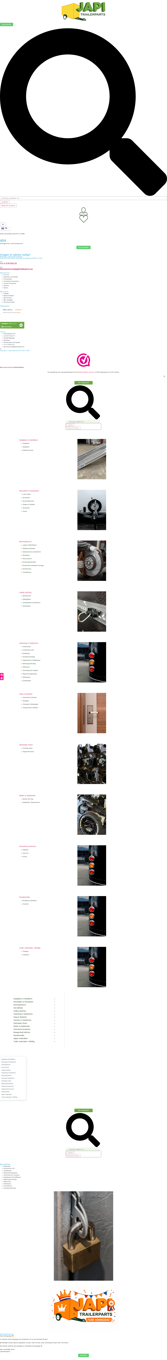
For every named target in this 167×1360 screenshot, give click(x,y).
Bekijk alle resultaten (8, 205)
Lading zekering (25, 592)
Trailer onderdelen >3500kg (29, 948)
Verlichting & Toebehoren (28, 643)
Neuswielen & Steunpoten (29, 491)
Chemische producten (27, 846)
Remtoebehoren (25, 542)
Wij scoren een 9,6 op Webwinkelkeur (12, 367)
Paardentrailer (24, 897)
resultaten (4, 202)
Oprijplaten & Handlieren (28, 440)
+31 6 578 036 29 (8, 263)
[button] (13, 1059)
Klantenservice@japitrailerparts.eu (16, 269)
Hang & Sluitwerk (25, 694)
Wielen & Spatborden (27, 796)
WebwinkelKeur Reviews (86, 372)
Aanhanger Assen (26, 745)
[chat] (0, 349)
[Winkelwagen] (3, 224)
